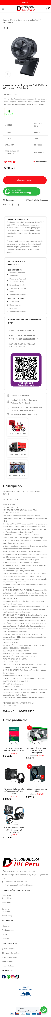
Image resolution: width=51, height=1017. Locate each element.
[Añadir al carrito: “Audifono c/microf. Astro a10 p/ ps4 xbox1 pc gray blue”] (35, 781)
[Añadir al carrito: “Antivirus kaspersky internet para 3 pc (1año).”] (12, 743)
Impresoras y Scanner (6, 903)
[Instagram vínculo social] (15, 205)
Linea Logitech (33, 20)
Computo (21, 20)
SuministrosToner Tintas (7, 897)
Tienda (12, 20)
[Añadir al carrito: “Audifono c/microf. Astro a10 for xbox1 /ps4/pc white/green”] (35, 743)
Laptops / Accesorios (12, 104)
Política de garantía (9, 957)
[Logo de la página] (25, 8)
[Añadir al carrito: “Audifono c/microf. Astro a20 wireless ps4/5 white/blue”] (12, 822)
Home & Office (39, 101)
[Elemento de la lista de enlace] (25, 414)
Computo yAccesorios (6, 910)
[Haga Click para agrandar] (8, 74)
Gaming (29, 101)
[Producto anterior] (4, 28)
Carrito (4, 934)
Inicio (5, 20)
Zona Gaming (38, 104)
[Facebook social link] (12, 205)
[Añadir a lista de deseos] (16, 743)
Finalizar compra (8, 930)
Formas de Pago (8, 966)
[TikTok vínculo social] (19, 205)
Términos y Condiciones (11, 953)
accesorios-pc (34, 99)
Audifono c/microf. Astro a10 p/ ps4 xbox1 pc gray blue (37, 789)
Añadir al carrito (25, 180)
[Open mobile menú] (3, 8)
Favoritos (5, 938)
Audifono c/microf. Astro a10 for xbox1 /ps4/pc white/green (37, 750)
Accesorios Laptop (21, 99)
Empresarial (8, 23)
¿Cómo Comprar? (8, 949)
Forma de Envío (7, 961)
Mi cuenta (6, 926)
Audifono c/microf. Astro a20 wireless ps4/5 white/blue (14, 830)
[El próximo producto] (9, 28)
